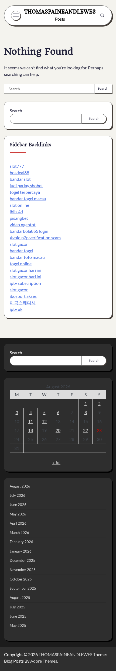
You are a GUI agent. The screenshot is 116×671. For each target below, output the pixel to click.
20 (58, 430)
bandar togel (21, 250)
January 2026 (21, 551)
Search (16, 110)
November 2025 (23, 569)
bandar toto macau (27, 257)
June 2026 (18, 504)
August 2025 (20, 597)
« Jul (56, 462)
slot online (19, 205)
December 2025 (22, 560)
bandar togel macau (28, 198)
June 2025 (18, 616)
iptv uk (16, 309)
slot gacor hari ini (25, 270)
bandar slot (20, 179)
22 (85, 430)
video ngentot (23, 224)
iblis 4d (16, 211)
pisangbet (19, 218)
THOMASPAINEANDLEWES (60, 11)
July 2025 (17, 607)
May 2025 (18, 625)
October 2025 (21, 579)
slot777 (17, 166)
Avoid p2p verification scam (35, 237)
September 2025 (23, 588)
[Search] (102, 15)
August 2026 (20, 486)
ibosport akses (23, 296)
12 (44, 421)
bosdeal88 (19, 172)
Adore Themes (43, 660)
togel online (21, 263)
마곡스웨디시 (23, 302)
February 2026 (21, 542)
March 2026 (19, 532)
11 (30, 421)
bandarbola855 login (29, 231)
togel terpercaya (25, 192)
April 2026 (18, 523)
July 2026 (17, 495)
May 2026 (18, 514)
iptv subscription (25, 283)
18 (30, 430)
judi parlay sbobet (26, 185)
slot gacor (19, 244)
